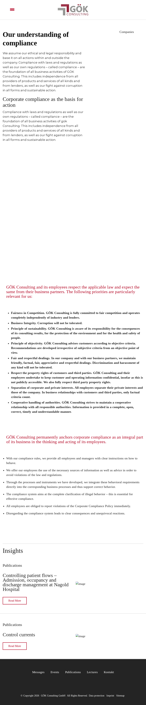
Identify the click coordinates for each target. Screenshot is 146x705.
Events (55, 672)
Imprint (110, 695)
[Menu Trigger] (12, 9)
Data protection (96, 695)
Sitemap (120, 695)
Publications (73, 672)
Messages (38, 672)
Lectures (92, 672)
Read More (14, 600)
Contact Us (73, 233)
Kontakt (109, 672)
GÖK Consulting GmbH (53, 695)
